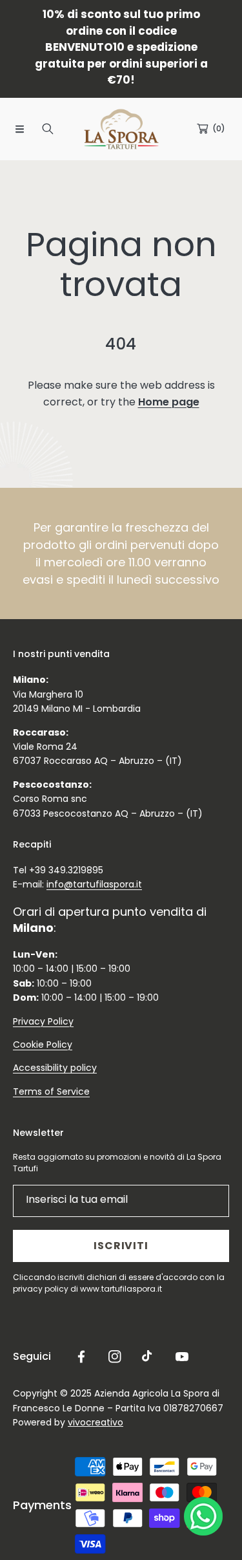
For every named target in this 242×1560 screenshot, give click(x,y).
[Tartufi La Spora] (121, 129)
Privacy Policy (43, 1021)
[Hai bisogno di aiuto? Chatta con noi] (203, 1519)
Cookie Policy (42, 1044)
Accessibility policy (55, 1067)
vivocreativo (95, 1422)
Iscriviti (121, 1245)
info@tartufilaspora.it (94, 884)
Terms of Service (51, 1091)
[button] (19, 129)
